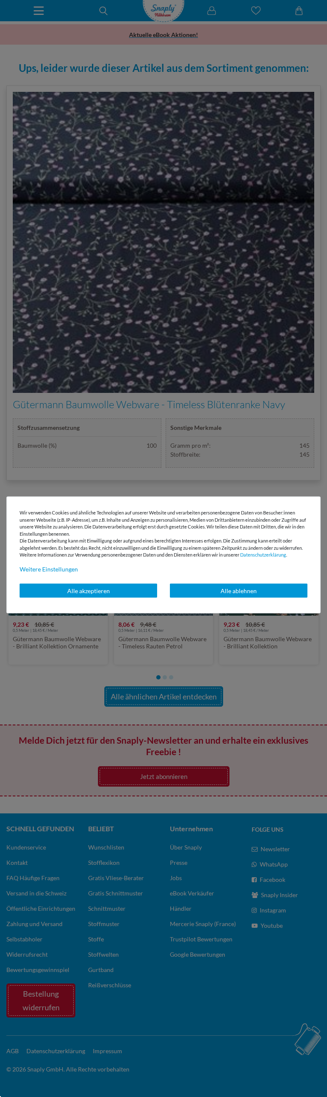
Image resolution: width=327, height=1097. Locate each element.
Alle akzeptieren (88, 590)
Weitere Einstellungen (49, 568)
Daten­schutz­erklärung (263, 554)
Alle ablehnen (239, 590)
